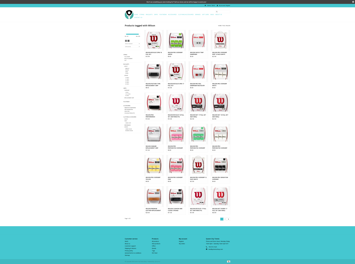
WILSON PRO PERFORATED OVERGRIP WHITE (219, 147)
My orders (182, 244)
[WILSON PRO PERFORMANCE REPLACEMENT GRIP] (154, 103)
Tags (223, 25)
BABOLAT (127, 68)
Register (181, 241)
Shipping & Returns (130, 248)
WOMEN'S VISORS (129, 130)
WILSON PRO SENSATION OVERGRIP (220, 178)
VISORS (126, 127)
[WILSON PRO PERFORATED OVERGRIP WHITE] (220, 134)
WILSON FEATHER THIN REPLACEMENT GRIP (153, 84)
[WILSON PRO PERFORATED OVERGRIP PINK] (176, 134)
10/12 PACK (127, 94)
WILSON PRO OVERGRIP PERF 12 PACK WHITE (219, 53)
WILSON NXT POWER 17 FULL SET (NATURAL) (219, 209)
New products (156, 244)
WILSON (127, 70)
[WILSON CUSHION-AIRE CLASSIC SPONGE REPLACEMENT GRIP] (176, 196)
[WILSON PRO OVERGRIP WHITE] (220, 71)
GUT (125, 60)
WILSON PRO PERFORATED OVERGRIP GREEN (197, 147)
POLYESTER (127, 56)
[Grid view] (126, 41)
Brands (198, 14)
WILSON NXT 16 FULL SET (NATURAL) (220, 116)
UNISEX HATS (128, 123)
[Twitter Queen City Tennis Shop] (177, 230)
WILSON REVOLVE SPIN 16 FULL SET (154, 53)
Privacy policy (129, 251)
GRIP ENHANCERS (128, 109)
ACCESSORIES (172, 14)
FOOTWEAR (163, 14)
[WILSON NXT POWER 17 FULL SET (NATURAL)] (220, 196)
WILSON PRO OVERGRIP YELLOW (153, 178)
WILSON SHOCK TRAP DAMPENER (196, 53)
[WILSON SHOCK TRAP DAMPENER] (198, 40)
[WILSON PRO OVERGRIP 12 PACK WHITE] (198, 165)
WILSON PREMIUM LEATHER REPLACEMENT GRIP (153, 209)
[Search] (216, 11)
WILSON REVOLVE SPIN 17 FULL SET (176, 84)
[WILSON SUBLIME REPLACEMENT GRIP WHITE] (154, 134)
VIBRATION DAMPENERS (130, 107)
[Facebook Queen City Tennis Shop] (174, 230)
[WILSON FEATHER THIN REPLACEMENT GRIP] (154, 71)
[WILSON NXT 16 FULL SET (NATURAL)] (220, 103)
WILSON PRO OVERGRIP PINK (175, 178)
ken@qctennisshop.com (216, 249)
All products (155, 241)
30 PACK (127, 95)
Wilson (228, 25)
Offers (154, 246)
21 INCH (127, 79)
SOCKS (126, 119)
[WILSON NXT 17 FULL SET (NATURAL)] (198, 103)
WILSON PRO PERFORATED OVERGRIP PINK (175, 147)
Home (136, 14)
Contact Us (138, 17)
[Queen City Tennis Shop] (129, 14)
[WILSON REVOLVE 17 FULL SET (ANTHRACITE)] (198, 196)
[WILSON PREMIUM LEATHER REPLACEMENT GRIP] (154, 196)
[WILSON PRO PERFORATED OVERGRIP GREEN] (198, 134)
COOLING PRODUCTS (129, 113)
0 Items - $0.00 (211, 5)
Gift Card (205, 14)
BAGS (212, 14)
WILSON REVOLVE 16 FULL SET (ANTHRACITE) (176, 116)
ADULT (126, 66)
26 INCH (127, 84)
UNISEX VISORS (128, 129)
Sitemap (127, 255)
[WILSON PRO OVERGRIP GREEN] (176, 40)
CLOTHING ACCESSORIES (186, 14)
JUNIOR (126, 75)
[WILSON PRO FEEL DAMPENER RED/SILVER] (198, 71)
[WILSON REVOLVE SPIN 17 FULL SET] (176, 71)
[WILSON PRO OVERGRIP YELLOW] (154, 165)
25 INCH (127, 82)
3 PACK (126, 92)
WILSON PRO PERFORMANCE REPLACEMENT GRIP (152, 116)
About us (218, 14)
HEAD (126, 71)
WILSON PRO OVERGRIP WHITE (219, 84)
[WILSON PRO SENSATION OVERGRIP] (220, 165)
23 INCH (127, 80)
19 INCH (127, 77)
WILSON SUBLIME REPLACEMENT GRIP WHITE (152, 147)
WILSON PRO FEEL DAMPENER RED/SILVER (197, 84)
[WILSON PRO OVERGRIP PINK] (176, 165)
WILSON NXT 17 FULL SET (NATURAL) (198, 116)
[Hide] (353, 2)
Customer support (130, 246)
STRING (142, 14)
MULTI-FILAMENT (128, 58)
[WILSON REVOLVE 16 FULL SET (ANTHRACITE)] (176, 103)
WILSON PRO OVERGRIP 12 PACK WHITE (198, 178)
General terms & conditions (133, 253)
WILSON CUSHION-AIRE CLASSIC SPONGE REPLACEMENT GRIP (175, 209)
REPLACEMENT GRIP (129, 98)
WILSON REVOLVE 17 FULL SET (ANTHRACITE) (198, 209)
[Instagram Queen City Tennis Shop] (180, 230)
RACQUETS (149, 14)
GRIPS (156, 14)
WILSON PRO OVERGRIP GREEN (175, 53)
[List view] (128, 41)
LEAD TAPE (127, 111)
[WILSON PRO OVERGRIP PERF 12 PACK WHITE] (220, 40)
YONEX (126, 73)
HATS (125, 121)
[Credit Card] (228, 261)
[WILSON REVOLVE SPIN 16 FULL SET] (154, 40)
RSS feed (154, 253)
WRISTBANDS (127, 125)
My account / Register (224, 5)
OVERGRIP (126, 90)
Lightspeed (157, 261)
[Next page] (228, 219)
